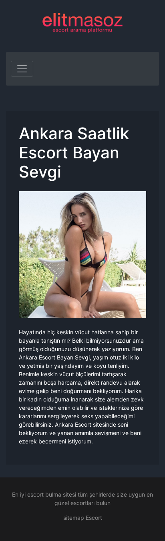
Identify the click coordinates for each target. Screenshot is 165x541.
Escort (94, 517)
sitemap (73, 517)
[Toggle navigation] (22, 69)
